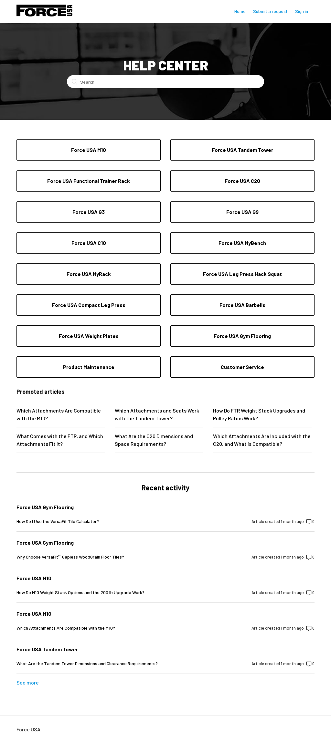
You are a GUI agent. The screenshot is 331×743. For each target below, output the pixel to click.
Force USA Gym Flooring (45, 507)
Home (240, 11)
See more (27, 682)
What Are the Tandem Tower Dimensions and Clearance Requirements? (87, 663)
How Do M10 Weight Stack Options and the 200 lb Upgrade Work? (80, 592)
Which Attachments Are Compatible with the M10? (58, 414)
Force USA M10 (33, 578)
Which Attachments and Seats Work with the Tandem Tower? (157, 414)
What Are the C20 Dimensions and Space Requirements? (154, 440)
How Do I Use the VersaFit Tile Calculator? (57, 521)
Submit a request (270, 11)
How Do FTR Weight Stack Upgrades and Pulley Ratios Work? (259, 414)
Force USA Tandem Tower (47, 649)
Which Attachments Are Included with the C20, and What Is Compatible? (262, 440)
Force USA (28, 729)
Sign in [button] (301, 11)
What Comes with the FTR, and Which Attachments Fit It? (59, 440)
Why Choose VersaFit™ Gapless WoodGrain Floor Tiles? (70, 557)
